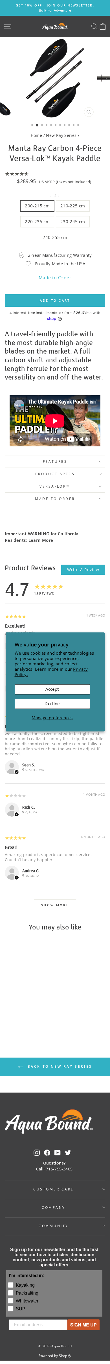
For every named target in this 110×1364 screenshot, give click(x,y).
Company (53, 1207)
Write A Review (83, 569)
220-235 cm (37, 221)
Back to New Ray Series (59, 1066)
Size (55, 195)
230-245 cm (72, 221)
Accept (52, 689)
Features (55, 461)
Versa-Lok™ (54, 486)
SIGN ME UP (83, 1324)
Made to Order (55, 278)
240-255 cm (55, 237)
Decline (52, 703)
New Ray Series (61, 135)
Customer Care (53, 1189)
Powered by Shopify (55, 1355)
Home (36, 135)
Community (54, 1225)
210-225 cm (72, 206)
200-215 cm (37, 206)
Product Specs (55, 474)
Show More (55, 905)
